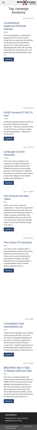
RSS (31, 426)
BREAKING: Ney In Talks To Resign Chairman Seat (18, 369)
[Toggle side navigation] (3, 3)
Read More (8, 59)
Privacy (27, 426)
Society (6, 32)
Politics (6, 119)
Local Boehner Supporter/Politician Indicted (15, 26)
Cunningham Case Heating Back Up (14, 325)
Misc (5, 202)
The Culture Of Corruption (18, 242)
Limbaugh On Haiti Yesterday (14, 153)
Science (6, 158)
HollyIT (13, 428)
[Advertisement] (18, 85)
